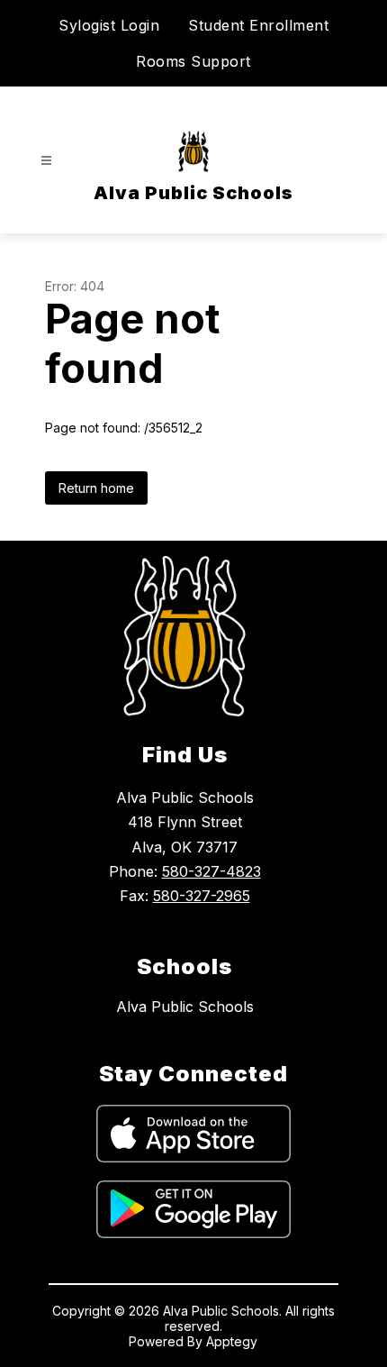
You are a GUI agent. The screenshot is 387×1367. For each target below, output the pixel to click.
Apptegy (231, 1341)
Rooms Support (193, 61)
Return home (96, 488)
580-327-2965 (201, 896)
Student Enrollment (258, 25)
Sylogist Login (108, 25)
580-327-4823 (211, 871)
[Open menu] (46, 160)
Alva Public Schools (185, 1007)
